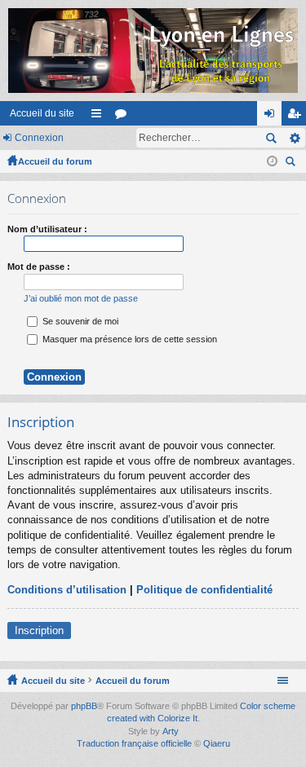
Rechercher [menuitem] (292, 163)
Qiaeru (216, 743)
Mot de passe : (38, 266)
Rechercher (271, 138)
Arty (170, 731)
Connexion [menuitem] (273, 117)
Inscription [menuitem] (297, 117)
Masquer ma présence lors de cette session (128, 339)
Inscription (39, 630)
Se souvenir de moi (79, 321)
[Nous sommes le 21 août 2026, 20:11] (272, 161)
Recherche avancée (294, 138)
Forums (124, 117)
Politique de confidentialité (204, 590)
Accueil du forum (55, 161)
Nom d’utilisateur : (47, 229)
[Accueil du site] (153, 50)
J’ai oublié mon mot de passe (81, 298)
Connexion (39, 137)
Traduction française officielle (134, 743)
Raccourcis (100, 117)
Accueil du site (42, 113)
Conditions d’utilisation (66, 590)
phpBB (84, 706)
